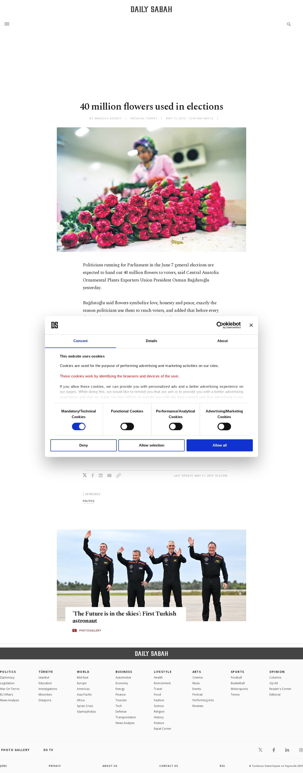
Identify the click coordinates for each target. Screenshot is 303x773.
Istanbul (44, 677)
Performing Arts (203, 700)
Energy (120, 689)
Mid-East (82, 677)
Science (159, 706)
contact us (168, 766)
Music (196, 683)
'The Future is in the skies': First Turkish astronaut (124, 617)
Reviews (197, 706)
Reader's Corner (280, 689)
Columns (275, 677)
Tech (119, 706)
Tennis (235, 695)
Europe (82, 683)
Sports (237, 672)
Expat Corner (162, 729)
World (83, 672)
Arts (196, 672)
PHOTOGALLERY (90, 630)
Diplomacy (7, 677)
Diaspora (45, 700)
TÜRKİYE (46, 672)
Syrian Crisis (85, 706)
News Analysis (9, 700)
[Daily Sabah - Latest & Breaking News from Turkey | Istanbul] (151, 9)
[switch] (127, 426)
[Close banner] (251, 325)
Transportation (126, 717)
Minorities (45, 695)
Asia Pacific (84, 695)
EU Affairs (6, 695)
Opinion (277, 672)
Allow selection (151, 445)
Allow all (220, 445)
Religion (159, 712)
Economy (122, 683)
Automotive (123, 677)
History (159, 717)
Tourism (121, 700)
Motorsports (239, 689)
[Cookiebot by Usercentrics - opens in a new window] (220, 325)
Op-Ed (273, 683)
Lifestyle (163, 672)
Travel (158, 689)
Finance (121, 695)
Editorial (275, 695)
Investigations (48, 689)
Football (236, 677)
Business (124, 672)
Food (157, 695)
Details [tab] (151, 341)
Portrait (197, 695)
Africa (81, 700)
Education (45, 683)
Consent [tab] (80, 341)
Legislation (7, 683)
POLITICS (8, 672)
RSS (222, 766)
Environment (162, 683)
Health (158, 677)
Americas (83, 689)
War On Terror (10, 689)
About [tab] (222, 341)
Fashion (159, 700)
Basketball (238, 683)
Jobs (3, 766)
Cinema (197, 677)
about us (109, 766)
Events (196, 689)
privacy (55, 766)
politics (88, 501)
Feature (159, 723)
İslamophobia (86, 712)
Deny (83, 445)
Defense (121, 712)
